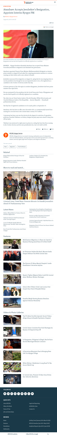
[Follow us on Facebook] (22, 393)
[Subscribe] (32, 393)
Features (5, 423)
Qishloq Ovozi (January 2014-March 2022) (39, 420)
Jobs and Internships (8, 412)
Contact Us (32, 409)
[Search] (48, 434)
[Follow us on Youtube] (4, 393)
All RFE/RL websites (12, 434)
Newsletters (6, 426)
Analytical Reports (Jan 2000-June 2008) (39, 426)
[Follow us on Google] (15, 393)
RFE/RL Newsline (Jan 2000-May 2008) (39, 423)
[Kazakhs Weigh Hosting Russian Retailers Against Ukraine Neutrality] (12, 303)
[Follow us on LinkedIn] (25, 393)
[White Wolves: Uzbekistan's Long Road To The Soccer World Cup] (12, 367)
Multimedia (6, 429)
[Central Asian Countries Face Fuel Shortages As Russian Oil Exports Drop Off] (12, 332)
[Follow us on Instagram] (11, 393)
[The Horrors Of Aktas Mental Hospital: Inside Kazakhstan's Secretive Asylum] (12, 267)
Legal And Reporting (34, 403)
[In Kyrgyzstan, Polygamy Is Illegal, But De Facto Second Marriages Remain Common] (12, 344)
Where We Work (7, 406)
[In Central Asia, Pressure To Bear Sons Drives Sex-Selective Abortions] (12, 379)
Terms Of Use (6, 409)
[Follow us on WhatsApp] (28, 393)
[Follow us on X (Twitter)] (18, 393)
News (4, 420)
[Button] (52, 23)
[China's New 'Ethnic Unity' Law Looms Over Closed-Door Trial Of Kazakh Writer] (12, 291)
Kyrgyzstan (7, 6)
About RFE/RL (7, 403)
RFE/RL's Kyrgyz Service (11, 16)
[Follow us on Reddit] (8, 393)
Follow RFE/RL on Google (32, 434)
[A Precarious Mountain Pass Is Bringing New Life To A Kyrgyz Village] (12, 355)
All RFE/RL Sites (33, 406)
